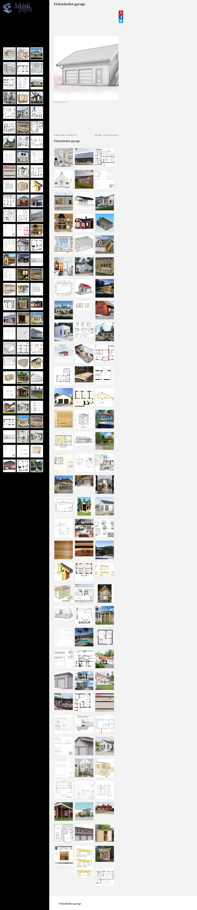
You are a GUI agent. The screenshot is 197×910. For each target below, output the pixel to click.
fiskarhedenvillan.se (60, 102)
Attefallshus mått (71, 135)
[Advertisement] (24, 30)
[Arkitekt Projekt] (24, 8)
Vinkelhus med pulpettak (111, 135)
